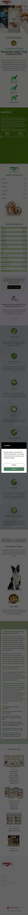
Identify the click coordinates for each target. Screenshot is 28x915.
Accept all (14, 469)
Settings (14, 465)
